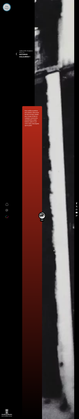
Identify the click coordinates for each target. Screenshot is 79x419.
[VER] (42, 215)
